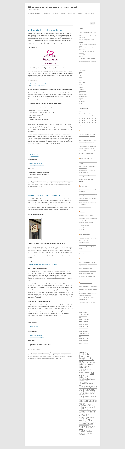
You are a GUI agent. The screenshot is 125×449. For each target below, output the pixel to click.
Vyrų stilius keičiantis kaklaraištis (86, 153)
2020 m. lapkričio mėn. (84, 326)
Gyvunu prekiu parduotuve (86, 158)
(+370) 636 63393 (34, 156)
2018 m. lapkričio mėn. (84, 338)
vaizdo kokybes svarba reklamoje (48, 358)
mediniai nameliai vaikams (87, 389)
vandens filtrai (86, 420)
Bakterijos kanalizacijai (85, 357)
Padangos (81, 87)
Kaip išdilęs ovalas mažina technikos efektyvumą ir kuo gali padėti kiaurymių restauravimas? (88, 142)
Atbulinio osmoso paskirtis (85, 251)
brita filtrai (83, 368)
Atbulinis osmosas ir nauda (85, 207)
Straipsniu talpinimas (33, 177)
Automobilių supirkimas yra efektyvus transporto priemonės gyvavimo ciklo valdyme (87, 136)
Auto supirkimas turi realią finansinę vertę (88, 286)
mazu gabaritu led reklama (44, 182)
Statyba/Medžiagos (89, 13)
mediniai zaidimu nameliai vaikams (87, 396)
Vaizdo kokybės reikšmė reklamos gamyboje (44, 195)
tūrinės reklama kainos (36, 358)
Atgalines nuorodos (85, 234)
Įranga (80, 80)
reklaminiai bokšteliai (58, 182)
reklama (52, 182)
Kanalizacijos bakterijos (84, 376)
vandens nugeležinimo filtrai (86, 428)
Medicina (81, 84)
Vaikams (81, 99)
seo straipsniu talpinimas (86, 258)
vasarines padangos (85, 432)
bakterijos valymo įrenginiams (86, 365)
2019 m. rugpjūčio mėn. (84, 333)
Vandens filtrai (82, 101)
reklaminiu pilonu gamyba (40, 184)
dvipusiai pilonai (53, 181)
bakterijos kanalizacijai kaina (86, 360)
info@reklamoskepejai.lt (36, 163)
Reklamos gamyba (42, 181)
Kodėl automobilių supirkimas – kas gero (88, 238)
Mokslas (63, 13)
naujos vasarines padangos (88, 400)
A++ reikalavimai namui (84, 225)
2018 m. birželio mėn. (83, 343)
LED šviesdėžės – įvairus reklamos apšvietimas (45, 30)
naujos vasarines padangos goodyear (88, 402)
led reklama (67, 181)
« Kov (80, 125)
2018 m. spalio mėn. (83, 340)
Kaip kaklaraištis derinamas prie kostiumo (88, 150)
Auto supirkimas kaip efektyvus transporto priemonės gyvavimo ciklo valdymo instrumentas (88, 264)
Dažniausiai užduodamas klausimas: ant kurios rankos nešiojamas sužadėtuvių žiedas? (87, 246)
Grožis (80, 77)
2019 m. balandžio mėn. (84, 335)
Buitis (80, 72)
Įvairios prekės (82, 82)
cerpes (81, 372)
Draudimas (55, 13)
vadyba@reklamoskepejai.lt (37, 165)
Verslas (47, 353)
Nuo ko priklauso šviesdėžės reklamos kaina (41, 83)
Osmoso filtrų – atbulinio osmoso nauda (87, 253)
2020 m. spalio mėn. (83, 328)
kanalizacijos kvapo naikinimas (87, 380)
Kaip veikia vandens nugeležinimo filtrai (87, 271)
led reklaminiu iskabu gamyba (37, 354)
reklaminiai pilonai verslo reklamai (87, 407)
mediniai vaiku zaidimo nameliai (86, 394)
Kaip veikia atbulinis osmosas (85, 268)
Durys (80, 75)
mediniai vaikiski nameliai (87, 391)
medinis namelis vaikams (87, 399)
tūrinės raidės (67, 184)
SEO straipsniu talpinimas (34, 349)
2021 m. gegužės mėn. (84, 323)
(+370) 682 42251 (34, 154)
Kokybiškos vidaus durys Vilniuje (86, 222)
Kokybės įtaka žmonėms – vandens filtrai (88, 61)
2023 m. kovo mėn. (83, 316)
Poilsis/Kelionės (71, 13)
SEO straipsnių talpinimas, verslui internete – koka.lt (52, 7)
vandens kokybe (86, 423)
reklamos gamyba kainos (51, 184)
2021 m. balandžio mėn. (84, 324)
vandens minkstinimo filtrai (88, 426)
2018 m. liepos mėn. (83, 342)
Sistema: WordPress (32, 443)
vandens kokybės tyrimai (84, 425)
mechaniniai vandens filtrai (88, 388)
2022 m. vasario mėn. (83, 317)
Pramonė (81, 92)
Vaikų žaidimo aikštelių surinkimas (86, 39)
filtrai (92, 373)
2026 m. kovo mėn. (83, 312)
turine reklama (61, 184)
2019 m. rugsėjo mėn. (83, 331)
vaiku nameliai (84, 418)
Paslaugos (30, 17)
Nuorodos (38, 17)
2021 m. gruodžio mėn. (84, 319)
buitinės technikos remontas (85, 370)
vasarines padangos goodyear (85, 433)
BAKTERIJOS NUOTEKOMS (87, 363)
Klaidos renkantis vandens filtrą (86, 273)
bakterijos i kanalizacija (84, 353)
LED (44, 33)
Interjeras (81, 79)
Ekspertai (82, 212)
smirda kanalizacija (87, 413)
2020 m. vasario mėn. (83, 329)
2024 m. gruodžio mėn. (84, 314)
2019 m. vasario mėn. (83, 336)
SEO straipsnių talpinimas (34, 13)
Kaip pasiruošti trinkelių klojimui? (86, 215)
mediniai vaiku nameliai (87, 392)
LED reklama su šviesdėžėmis (37, 85)
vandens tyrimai (84, 430)
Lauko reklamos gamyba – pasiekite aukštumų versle (43, 264)
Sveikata (80, 13)
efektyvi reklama (60, 181)
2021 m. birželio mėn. (83, 321)
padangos (82, 404)
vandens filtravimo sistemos (88, 422)
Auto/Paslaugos (46, 13)
